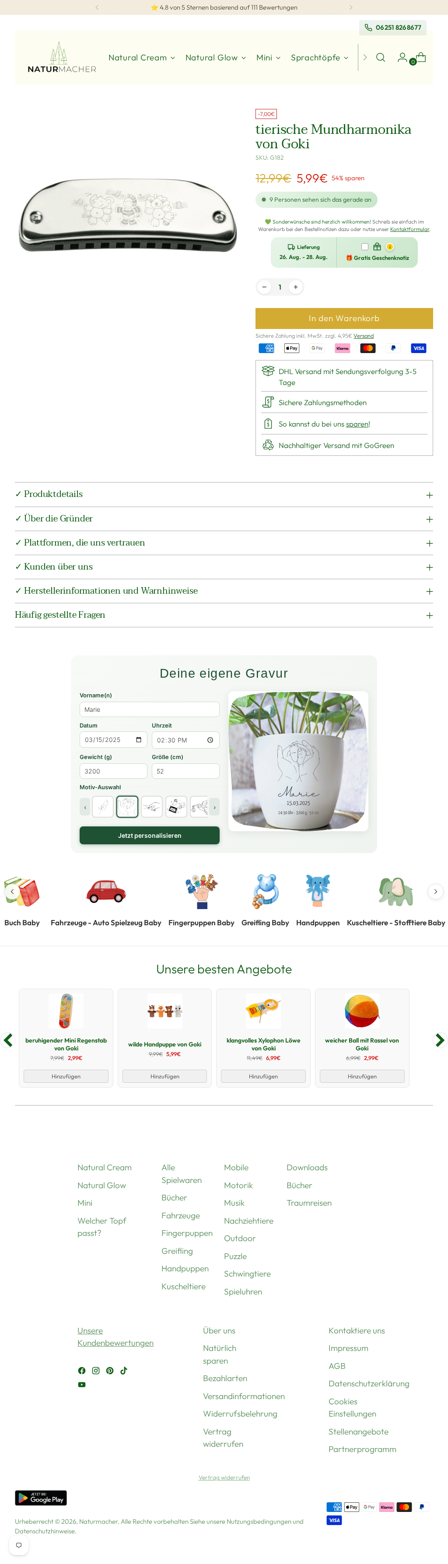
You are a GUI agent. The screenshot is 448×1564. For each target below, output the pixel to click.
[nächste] (350, 7)
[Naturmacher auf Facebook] (82, 1372)
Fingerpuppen (187, 1233)
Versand (364, 335)
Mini (84, 1202)
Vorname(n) (96, 695)
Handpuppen (185, 1268)
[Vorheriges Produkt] (7, 1040)
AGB (337, 1366)
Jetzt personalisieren (150, 835)
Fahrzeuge (180, 1215)
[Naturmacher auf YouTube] (82, 1386)
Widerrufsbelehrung (240, 1413)
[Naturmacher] (61, 57)
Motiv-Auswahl (100, 787)
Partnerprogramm (362, 1449)
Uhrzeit (162, 725)
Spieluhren (243, 1291)
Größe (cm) (167, 756)
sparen (357, 423)
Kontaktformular (409, 229)
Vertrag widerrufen (224, 1477)
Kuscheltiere (183, 1286)
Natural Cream (104, 1167)
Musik (234, 1202)
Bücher (174, 1197)
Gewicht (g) (96, 756)
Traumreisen (309, 1202)
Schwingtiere (247, 1273)
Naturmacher (98, 1521)
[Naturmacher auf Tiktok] (124, 1372)
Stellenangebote (358, 1431)
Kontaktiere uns (357, 1330)
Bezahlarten (225, 1378)
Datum (89, 725)
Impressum (348, 1348)
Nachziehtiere (248, 1220)
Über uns (219, 1330)
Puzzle (235, 1256)
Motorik (238, 1185)
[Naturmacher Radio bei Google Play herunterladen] (41, 1500)
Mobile (236, 1167)
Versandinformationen (244, 1396)
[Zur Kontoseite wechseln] (399, 57)
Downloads (307, 1167)
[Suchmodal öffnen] (380, 57)
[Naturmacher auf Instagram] (96, 1372)
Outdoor (240, 1238)
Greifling (177, 1251)
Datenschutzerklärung (369, 1383)
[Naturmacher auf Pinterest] (110, 1372)
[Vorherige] (97, 7)
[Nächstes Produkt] (440, 1040)
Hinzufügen (66, 1076)
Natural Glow (101, 1185)
